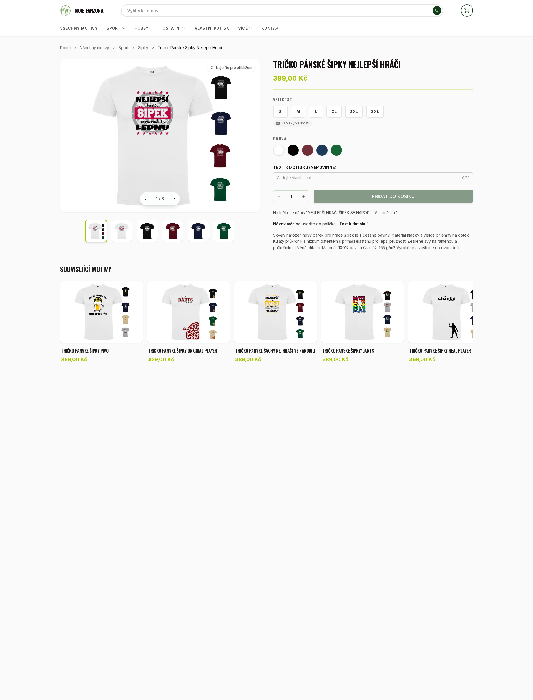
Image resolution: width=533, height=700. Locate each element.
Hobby (142, 28)
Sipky (143, 47)
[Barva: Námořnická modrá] (322, 150)
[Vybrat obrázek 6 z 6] (224, 231)
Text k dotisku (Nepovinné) (304, 167)
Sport (114, 28)
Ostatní (171, 28)
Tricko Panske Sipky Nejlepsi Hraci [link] (190, 47)
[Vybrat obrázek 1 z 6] (96, 231)
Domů (65, 47)
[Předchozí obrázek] (147, 199)
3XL (375, 111)
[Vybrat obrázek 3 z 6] (147, 231)
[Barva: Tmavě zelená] (336, 150)
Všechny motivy (79, 28)
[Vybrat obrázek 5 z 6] (198, 231)
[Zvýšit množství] (303, 196)
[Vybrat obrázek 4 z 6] (173, 231)
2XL (354, 111)
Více (243, 28)
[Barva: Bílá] (278, 150)
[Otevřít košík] (467, 10)
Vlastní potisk (212, 28)
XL (334, 111)
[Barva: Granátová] (307, 150)
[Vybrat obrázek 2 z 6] (121, 231)
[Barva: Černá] (293, 150)
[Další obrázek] (173, 199)
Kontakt (271, 28)
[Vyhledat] (437, 10)
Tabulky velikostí (295, 123)
